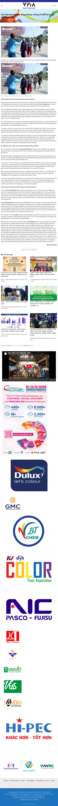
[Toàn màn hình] (54, 380)
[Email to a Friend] (30, 250)
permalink (32, 345)
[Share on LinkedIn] (35, 250)
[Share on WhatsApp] (22, 250)
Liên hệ (53, 780)
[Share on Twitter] (28, 250)
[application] (29, 366)
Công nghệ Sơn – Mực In (42, 780)
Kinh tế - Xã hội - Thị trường (17, 345)
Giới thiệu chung (14, 780)
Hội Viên (22, 780)
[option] (11, 767)
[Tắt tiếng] (51, 380)
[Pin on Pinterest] (33, 250)
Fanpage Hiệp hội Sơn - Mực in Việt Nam (29, 799)
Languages (53, 5)
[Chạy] (4, 380)
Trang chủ (5, 780)
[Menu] (2, 5)
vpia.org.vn (33, 804)
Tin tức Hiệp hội (31, 780)
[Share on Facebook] (25, 250)
